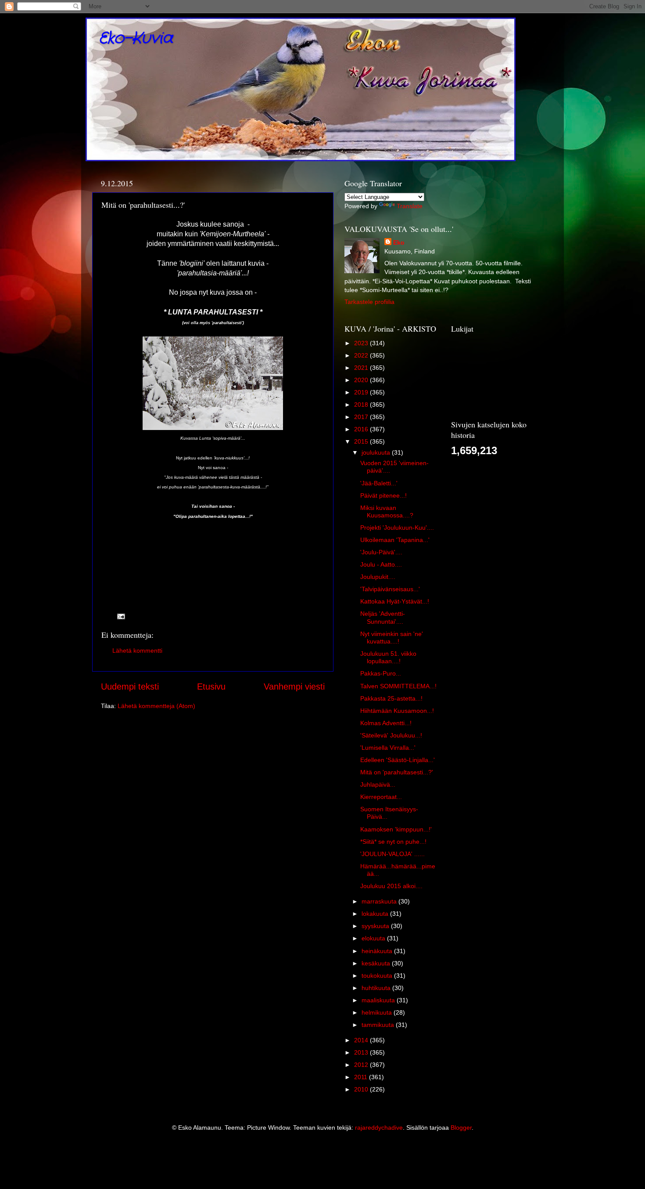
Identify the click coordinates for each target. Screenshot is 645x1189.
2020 (362, 379)
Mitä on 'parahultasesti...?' (396, 772)
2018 (362, 404)
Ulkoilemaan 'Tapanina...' (395, 539)
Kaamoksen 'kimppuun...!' (396, 829)
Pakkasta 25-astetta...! (391, 698)
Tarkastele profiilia (369, 301)
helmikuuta (378, 1012)
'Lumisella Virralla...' (388, 747)
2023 (362, 343)
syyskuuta (376, 925)
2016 (362, 429)
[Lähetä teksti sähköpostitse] (120, 616)
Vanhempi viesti (294, 686)
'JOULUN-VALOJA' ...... (392, 853)
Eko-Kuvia (136, 38)
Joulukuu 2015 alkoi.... (391, 885)
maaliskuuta (379, 1000)
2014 (362, 1040)
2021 (362, 367)
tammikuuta (379, 1024)
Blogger (461, 1127)
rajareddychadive (379, 1127)
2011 (361, 1077)
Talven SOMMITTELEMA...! (398, 686)
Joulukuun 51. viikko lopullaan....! (388, 657)
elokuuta (374, 938)
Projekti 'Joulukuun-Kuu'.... (397, 527)
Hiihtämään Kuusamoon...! (397, 710)
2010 (362, 1089)
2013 (362, 1052)
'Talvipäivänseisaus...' (390, 589)
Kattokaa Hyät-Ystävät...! (394, 601)
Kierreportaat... (381, 796)
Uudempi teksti (130, 686)
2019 (362, 392)
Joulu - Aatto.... (381, 564)
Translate (410, 206)
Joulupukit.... (377, 576)
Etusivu (211, 686)
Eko (399, 242)
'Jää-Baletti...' (379, 483)
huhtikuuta (377, 987)
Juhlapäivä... (377, 784)
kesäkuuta (377, 963)
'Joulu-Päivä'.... (381, 552)
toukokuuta (378, 975)
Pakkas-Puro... (380, 673)
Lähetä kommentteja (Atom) (156, 705)
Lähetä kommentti (137, 650)
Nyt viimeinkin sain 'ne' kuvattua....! (391, 637)
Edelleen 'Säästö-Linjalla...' (397, 759)
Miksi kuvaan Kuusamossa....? (386, 511)
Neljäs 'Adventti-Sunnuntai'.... (382, 617)
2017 (362, 416)
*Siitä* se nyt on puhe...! (393, 841)
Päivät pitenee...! (383, 495)
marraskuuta (380, 901)
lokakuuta (376, 913)
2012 (362, 1064)
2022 (362, 355)
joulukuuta (377, 452)
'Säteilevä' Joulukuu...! (391, 735)
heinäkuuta (378, 950)
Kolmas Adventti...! (386, 722)
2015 (362, 441)
